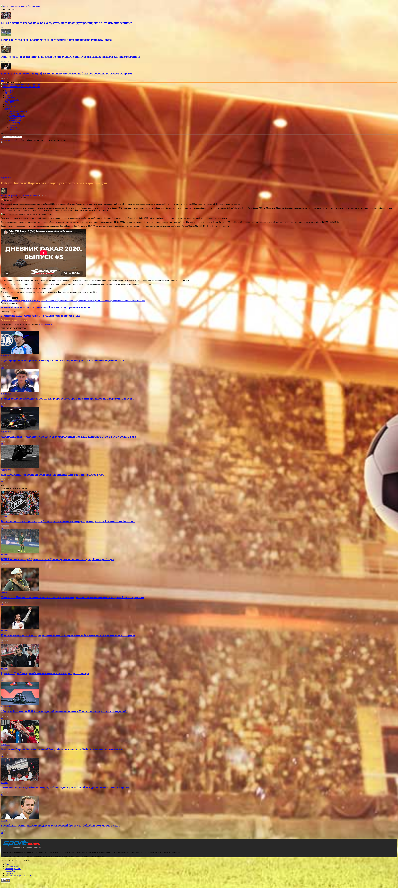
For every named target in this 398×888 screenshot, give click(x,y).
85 (2, 406)
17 (2, 642)
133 (2, 368)
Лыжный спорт (15, 120)
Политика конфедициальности (18, 875)
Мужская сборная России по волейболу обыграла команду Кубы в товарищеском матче (61, 749)
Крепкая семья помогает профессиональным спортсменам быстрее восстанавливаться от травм (66, 73)
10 (2, 528)
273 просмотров (7, 195)
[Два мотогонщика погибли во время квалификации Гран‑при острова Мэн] (20, 468)
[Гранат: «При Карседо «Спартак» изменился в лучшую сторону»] (20, 666)
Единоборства (12, 100)
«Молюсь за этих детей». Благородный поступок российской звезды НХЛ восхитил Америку (65, 787)
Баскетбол (10, 97)
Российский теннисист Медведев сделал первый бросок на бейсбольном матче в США (60, 825)
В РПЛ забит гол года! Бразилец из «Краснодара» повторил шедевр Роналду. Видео (56, 39)
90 (2, 482)
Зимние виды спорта (18, 111)
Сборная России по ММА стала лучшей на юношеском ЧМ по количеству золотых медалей (64, 711)
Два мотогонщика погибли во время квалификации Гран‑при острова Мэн (52, 474)
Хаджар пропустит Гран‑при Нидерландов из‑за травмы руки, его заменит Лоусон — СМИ (63, 360)
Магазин (9, 91)
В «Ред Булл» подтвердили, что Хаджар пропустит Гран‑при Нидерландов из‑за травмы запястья (67, 398)
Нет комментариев (31, 195)
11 (2, 566)
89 (2, 444)
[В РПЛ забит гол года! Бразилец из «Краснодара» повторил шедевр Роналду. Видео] (6, 35)
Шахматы (13, 127)
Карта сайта (10, 871)
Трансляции (14, 129)
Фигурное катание (17, 116)
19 (2, 756)
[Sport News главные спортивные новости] (21, 848)
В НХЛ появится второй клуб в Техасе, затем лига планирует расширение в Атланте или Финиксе (66, 23)
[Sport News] (20, 6)
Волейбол (9, 102)
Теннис (8, 104)
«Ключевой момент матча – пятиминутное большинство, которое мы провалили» (45, 307)
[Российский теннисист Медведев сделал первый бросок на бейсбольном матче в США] (20, 818)
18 (2, 680)
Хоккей (8, 95)
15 (2, 604)
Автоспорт (10, 106)
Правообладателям (13, 869)
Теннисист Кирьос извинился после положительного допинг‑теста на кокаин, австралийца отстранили (70, 56)
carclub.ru (15, 296)
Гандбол (12, 125)
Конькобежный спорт (18, 118)
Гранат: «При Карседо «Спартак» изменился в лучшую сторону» (45, 673)
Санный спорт (15, 122)
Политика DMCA (11, 866)
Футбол (8, 93)
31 (2, 795)
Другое (8, 109)
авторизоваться (45, 324)
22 (2, 718)
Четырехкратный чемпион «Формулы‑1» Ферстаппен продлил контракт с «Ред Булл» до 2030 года (68, 436)
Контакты (9, 873)
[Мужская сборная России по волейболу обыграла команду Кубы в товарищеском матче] (20, 742)
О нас (7, 864)
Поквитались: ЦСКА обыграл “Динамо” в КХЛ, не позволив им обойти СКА (40, 316)
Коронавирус (14, 113)
